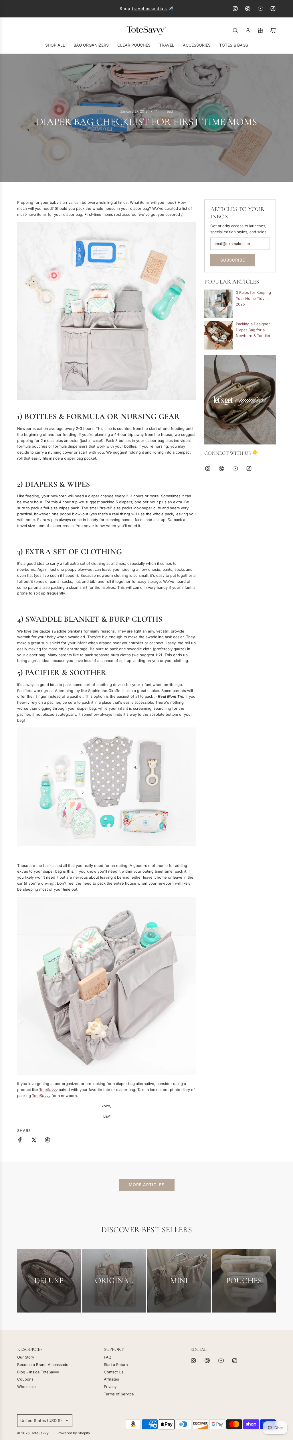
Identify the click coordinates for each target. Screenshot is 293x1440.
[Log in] (247, 30)
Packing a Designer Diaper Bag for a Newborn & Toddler (253, 330)
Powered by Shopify (74, 1433)
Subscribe (232, 260)
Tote (48, 1089)
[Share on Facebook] (20, 1141)
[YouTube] (260, 8)
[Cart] (273, 30)
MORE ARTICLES (147, 1184)
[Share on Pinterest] (47, 1141)
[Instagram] (235, 8)
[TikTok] (273, 8)
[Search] (235, 30)
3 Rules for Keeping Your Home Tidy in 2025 (253, 298)
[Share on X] (33, 1141)
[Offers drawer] (260, 30)
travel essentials (149, 8)
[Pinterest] (247, 8)
